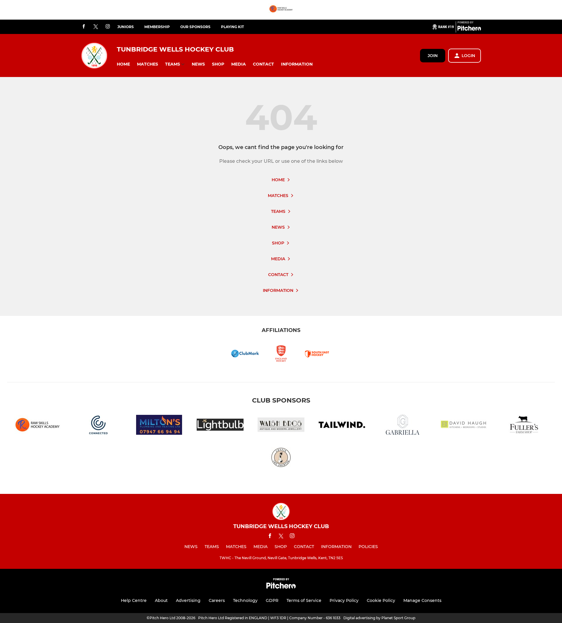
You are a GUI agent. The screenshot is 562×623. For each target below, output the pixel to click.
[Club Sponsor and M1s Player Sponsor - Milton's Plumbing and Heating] (159, 426)
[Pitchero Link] (469, 29)
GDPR (272, 600)
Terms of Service (304, 600)
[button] (123, 64)
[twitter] (95, 26)
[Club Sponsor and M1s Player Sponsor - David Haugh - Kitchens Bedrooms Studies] (463, 426)
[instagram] (107, 26)
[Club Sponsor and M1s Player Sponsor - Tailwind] (341, 426)
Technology (245, 600)
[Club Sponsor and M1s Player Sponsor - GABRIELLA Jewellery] (402, 426)
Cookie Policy (381, 600)
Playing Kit (232, 27)
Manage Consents (422, 600)
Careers (217, 600)
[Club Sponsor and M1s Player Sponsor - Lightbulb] (220, 426)
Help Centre (134, 600)
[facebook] (83, 26)
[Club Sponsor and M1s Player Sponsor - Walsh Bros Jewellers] (281, 426)
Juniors (125, 27)
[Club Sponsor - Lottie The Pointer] (281, 458)
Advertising (188, 600)
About (161, 600)
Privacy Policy (344, 600)
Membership (157, 27)
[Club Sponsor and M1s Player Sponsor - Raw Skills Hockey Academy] (281, 10)
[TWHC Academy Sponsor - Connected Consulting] (98, 426)
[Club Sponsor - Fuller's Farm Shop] (524, 426)
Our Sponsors (195, 27)
